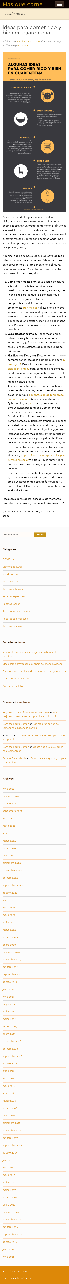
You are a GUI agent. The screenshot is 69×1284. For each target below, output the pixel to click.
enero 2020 (9, 944)
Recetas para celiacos (15, 618)
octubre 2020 (10, 877)
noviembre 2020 (12, 870)
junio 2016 (8, 1257)
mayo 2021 (9, 825)
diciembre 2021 (11, 796)
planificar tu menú (18, 368)
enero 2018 (9, 1115)
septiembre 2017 (12, 1145)
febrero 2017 (10, 1197)
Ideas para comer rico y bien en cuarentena (32, 30)
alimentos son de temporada (46, 395)
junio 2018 (8, 1078)
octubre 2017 (10, 1138)
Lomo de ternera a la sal (16, 678)
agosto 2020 (10, 892)
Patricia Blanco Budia (15, 758)
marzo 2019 (9, 1019)
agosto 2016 (10, 1242)
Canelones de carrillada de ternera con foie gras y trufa (34, 671)
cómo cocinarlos (18, 399)
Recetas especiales (14, 596)
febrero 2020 (10, 937)
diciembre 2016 (11, 1212)
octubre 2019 (10, 967)
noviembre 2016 (12, 1219)
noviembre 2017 (12, 1130)
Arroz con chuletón (13, 686)
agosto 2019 (10, 982)
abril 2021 (8, 833)
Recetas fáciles (11, 604)
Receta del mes (12, 581)
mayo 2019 (9, 1004)
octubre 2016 (10, 1227)
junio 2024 (8, 788)
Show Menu (59, 4)
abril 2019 (8, 1011)
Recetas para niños (13, 626)
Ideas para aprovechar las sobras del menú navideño (33, 664)
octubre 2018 (10, 1048)
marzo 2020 (9, 929)
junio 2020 (9, 907)
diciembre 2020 (12, 863)
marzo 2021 (9, 840)
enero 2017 (9, 1204)
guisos (32, 403)
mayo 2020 (9, 915)
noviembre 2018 (12, 1041)
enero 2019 (9, 1034)
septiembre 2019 (12, 974)
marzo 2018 (9, 1100)
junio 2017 (8, 1167)
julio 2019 (8, 989)
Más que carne (23, 4)
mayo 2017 (9, 1175)
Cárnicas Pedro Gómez (28, 41)
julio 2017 (8, 1160)
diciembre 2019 (11, 952)
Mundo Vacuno (11, 574)
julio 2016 (8, 1249)
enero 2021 (9, 855)
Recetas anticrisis (13, 589)
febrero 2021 (10, 848)
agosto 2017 (10, 1152)
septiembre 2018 (12, 1056)
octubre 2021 (10, 803)
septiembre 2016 (12, 1234)
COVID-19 (23, 45)
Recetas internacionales (16, 611)
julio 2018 (8, 1071)
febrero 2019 (10, 1026)
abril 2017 (8, 1182)
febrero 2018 (10, 1108)
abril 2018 (8, 1093)
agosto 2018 (10, 1063)
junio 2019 (8, 996)
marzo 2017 (9, 1190)
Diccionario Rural (12, 566)
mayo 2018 (9, 1086)
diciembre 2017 (11, 1123)
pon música (30, 307)
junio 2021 (8, 818)
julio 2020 (8, 900)
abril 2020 (8, 922)
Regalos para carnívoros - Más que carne (26, 712)
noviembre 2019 (12, 959)
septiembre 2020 (13, 885)
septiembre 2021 (12, 811)
